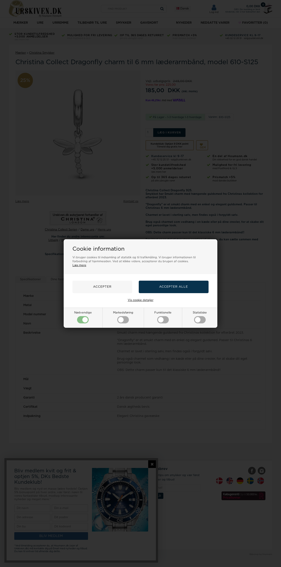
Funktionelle (162, 312)
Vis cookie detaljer (140, 300)
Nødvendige (83, 312)
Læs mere (79, 265)
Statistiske (200, 312)
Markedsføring (123, 312)
